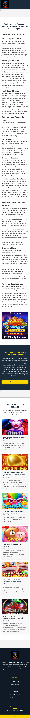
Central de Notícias (15, 697)
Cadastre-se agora (15, 381)
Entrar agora (15, 716)
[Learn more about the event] (15, 13)
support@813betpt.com (17, 710)
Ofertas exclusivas (15, 694)
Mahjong (15, 688)
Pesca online (15, 691)
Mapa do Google (15, 701)
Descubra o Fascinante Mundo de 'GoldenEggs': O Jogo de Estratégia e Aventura (14, 474)
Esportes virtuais (15, 681)
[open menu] (27, 4)
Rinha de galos (15, 684)
